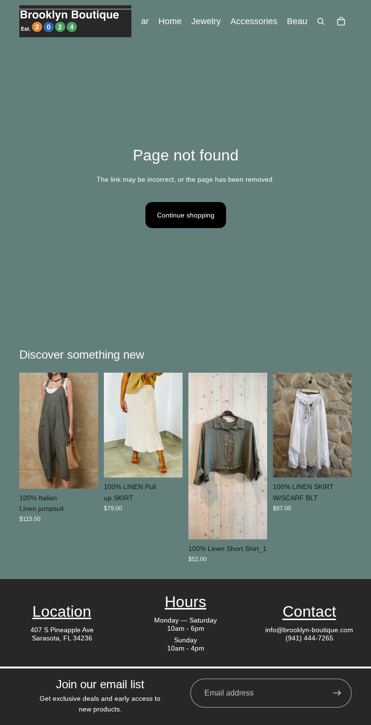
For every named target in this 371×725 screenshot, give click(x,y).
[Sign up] (337, 693)
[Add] (252, 524)
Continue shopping (185, 215)
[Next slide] (87, 430)
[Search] (320, 21)
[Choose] (83, 473)
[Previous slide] (30, 430)
